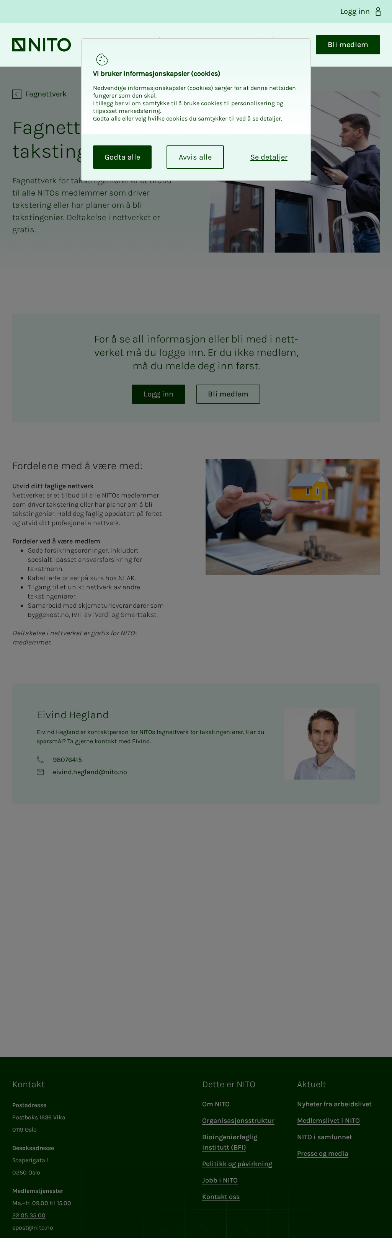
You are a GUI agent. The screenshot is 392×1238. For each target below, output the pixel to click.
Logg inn (355, 11)
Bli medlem (348, 44)
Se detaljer (268, 157)
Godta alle (122, 157)
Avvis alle (195, 157)
